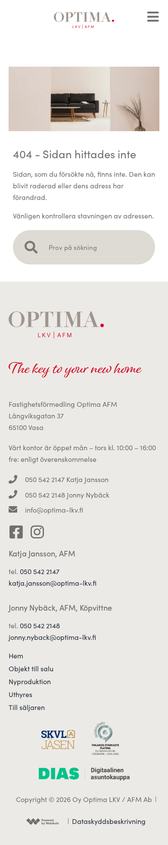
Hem (16, 655)
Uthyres (20, 694)
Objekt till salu (31, 668)
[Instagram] (37, 531)
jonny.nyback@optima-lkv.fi (52, 637)
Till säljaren (27, 707)
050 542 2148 (40, 625)
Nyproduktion (30, 681)
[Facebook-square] (16, 531)
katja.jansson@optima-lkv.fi (52, 582)
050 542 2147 (39, 571)
